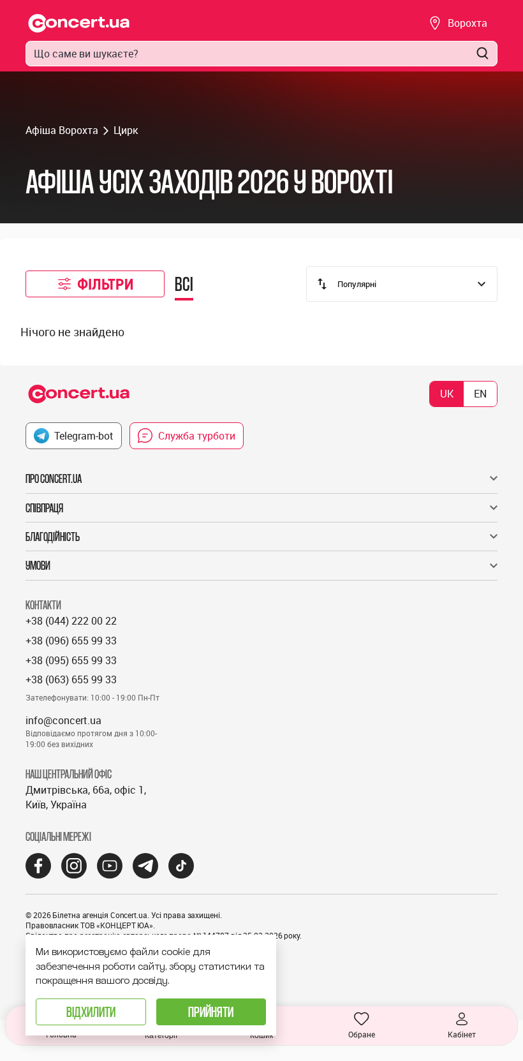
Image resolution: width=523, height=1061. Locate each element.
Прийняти (210, 1011)
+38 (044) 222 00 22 (71, 621)
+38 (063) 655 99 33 (71, 679)
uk (446, 394)
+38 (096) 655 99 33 (71, 641)
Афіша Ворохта (62, 130)
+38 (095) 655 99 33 (71, 660)
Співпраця (44, 508)
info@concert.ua (63, 720)
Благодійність (53, 536)
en (480, 394)
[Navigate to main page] (79, 23)
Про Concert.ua (54, 478)
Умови (38, 565)
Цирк (126, 130)
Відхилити (90, 1011)
